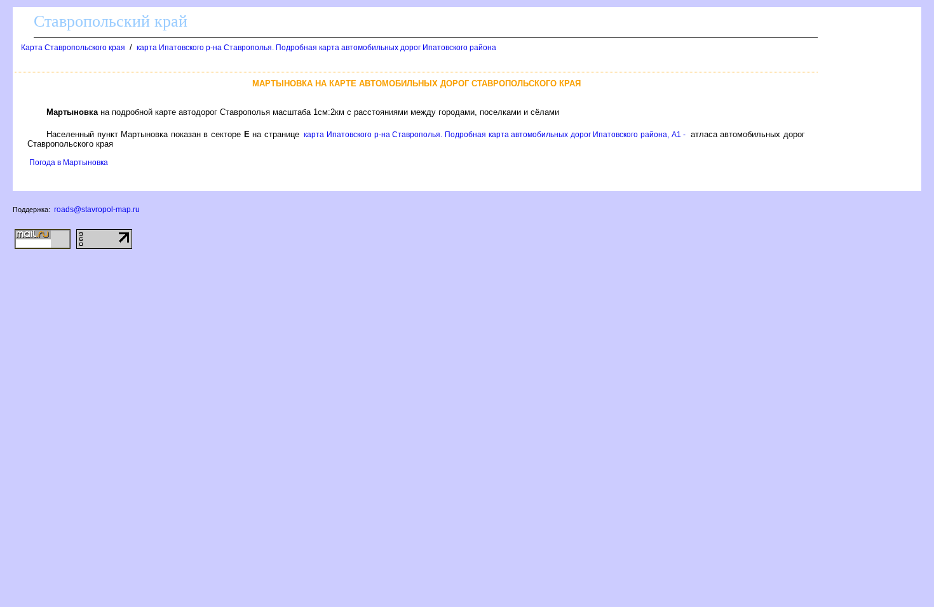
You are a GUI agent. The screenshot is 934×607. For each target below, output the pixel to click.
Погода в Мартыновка (68, 162)
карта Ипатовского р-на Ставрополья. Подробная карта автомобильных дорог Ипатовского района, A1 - (495, 134)
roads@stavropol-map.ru (97, 209)
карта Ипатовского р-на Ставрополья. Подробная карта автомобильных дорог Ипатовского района (316, 47)
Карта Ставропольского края (73, 47)
